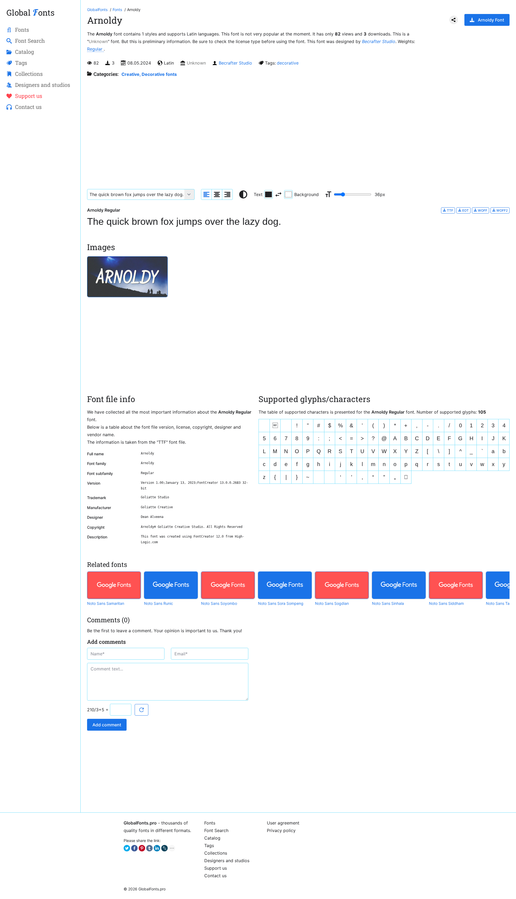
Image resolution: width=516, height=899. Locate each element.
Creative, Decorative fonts (149, 74)
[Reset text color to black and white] (243, 194)
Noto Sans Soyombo (219, 603)
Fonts (209, 823)
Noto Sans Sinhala (388, 603)
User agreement (283, 823)
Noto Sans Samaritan (105, 603)
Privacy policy (281, 830)
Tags (209, 845)
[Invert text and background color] (278, 194)
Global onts (30, 12)
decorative (288, 63)
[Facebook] (134, 848)
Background (306, 194)
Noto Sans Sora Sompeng (280, 603)
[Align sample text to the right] (227, 194)
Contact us (215, 875)
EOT (465, 210)
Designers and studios (226, 860)
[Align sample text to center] (217, 194)
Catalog (212, 838)
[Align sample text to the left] (206, 194)
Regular (95, 49)
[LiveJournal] (164, 848)
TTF (449, 210)
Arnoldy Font (491, 20)
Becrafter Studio (378, 41)
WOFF (482, 210)
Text (258, 194)
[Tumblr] (149, 848)
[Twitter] (127, 848)
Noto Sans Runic (158, 603)
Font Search (216, 830)
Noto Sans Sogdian (332, 603)
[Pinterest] (142, 848)
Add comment (106, 724)
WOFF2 (502, 210)
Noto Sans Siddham (446, 603)
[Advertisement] (40, 202)
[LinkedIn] (157, 848)
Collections (215, 853)
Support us (215, 868)
